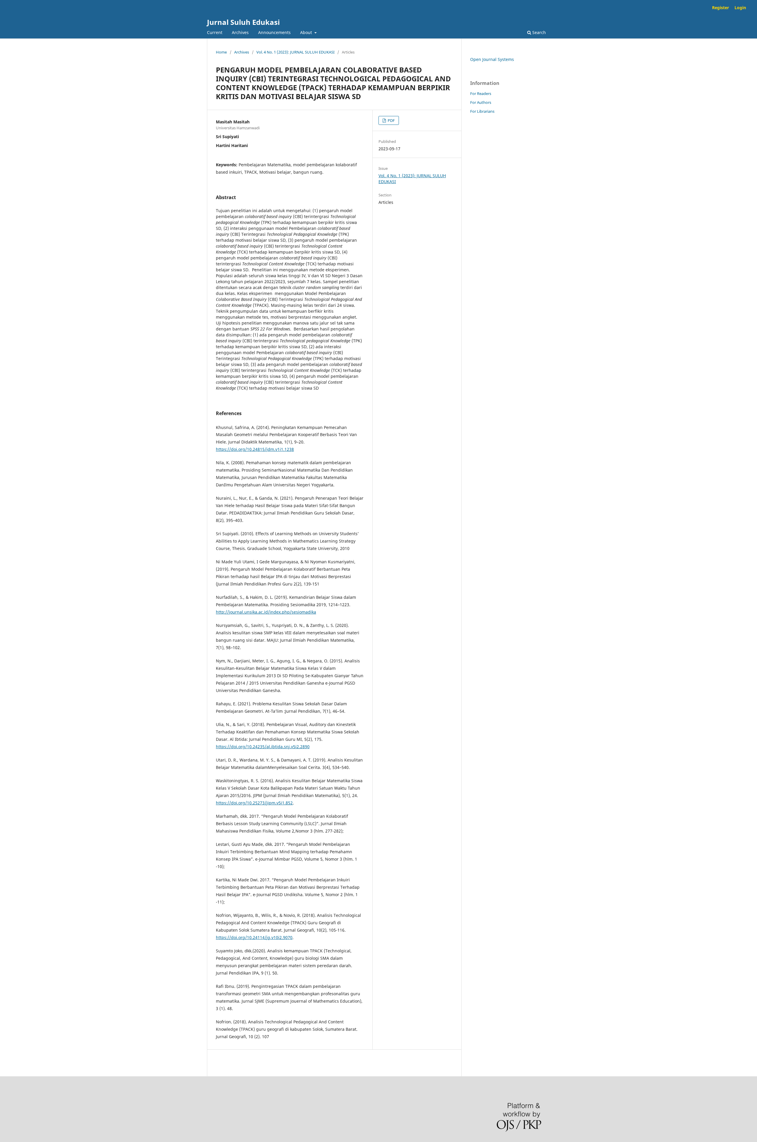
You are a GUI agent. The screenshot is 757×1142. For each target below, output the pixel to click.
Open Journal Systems (492, 59)
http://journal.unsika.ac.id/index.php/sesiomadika (266, 612)
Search (538, 32)
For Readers (480, 93)
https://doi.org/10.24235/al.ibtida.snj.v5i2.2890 (263, 746)
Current (214, 32)
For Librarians (482, 111)
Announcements (274, 32)
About (306, 32)
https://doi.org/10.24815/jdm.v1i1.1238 (255, 449)
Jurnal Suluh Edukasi (243, 22)
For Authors (480, 102)
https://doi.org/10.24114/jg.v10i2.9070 (254, 937)
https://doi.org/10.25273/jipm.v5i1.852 (254, 803)
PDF (391, 120)
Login (740, 7)
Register (720, 7)
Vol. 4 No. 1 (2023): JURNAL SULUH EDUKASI (295, 52)
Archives (240, 32)
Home (221, 52)
